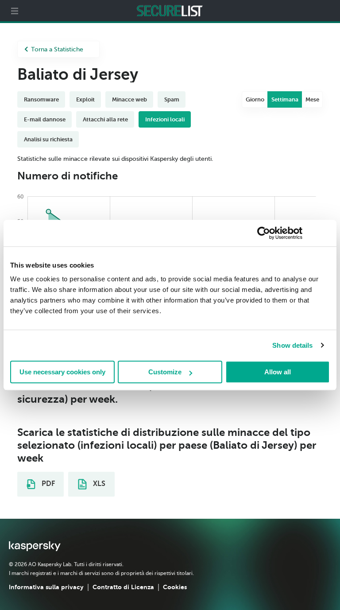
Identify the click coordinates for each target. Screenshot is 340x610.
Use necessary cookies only (62, 372)
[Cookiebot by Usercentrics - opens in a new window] (263, 233)
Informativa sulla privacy (46, 587)
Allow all (277, 372)
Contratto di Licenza (123, 587)
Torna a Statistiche (57, 49)
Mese (312, 99)
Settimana (284, 99)
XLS (98, 484)
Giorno (255, 99)
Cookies (175, 587)
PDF (47, 484)
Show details (292, 345)
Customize (165, 372)
